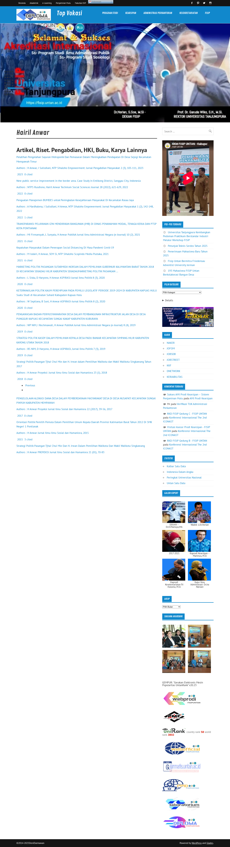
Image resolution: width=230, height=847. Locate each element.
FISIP (207, 13)
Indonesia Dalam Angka (180, 472)
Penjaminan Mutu (63, 3)
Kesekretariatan (188, 13)
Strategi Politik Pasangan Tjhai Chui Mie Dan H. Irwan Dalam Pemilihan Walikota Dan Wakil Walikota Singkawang (80, 446)
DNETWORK (173, 371)
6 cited (28, 260)
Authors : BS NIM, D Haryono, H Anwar (38, 349)
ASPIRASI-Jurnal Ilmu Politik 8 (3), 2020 (82, 277)
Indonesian (96, 1)
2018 (19, 379)
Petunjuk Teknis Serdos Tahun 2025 (187, 246)
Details (169, 300)
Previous (30, 385)
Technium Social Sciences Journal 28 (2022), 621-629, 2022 (94, 187)
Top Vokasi (69, 13)
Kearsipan (130, 13)
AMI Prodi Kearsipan (201, 398)
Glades (210, 843)
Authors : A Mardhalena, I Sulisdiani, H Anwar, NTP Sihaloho (50, 206)
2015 (19, 439)
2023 (19, 174)
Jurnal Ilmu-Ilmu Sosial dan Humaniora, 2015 (63, 433)
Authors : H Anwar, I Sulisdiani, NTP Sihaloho (41, 168)
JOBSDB (171, 354)
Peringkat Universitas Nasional (184, 477)
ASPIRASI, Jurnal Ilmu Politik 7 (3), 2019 (82, 349)
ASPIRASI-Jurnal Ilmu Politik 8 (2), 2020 (82, 301)
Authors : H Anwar (26, 372)
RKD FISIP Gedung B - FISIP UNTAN (187, 440)
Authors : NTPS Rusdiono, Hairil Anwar (38, 187)
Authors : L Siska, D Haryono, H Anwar (37, 277)
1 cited (28, 217)
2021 (19, 241)
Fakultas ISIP (80, 3)
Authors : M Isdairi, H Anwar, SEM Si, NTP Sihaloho (44, 254)
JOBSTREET (173, 360)
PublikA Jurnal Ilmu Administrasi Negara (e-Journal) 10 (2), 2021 (104, 234)
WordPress (197, 843)
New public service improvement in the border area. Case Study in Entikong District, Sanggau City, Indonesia (78, 180)
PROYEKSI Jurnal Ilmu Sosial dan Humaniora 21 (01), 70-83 (71, 452)
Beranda (22, 3)
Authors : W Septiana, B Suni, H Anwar (38, 301)
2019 (19, 331)
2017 (19, 415)
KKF (169, 365)
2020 (19, 284)
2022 (19, 193)
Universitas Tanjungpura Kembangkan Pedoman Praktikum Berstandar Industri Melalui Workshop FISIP (186, 236)
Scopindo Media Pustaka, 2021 (91, 254)
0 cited (28, 174)
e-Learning (47, 3)
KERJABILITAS (174, 377)
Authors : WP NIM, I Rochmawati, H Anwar (40, 325)
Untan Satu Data (176, 483)
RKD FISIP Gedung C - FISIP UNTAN (187, 413)
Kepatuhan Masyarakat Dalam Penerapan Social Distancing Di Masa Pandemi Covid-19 (65, 247)
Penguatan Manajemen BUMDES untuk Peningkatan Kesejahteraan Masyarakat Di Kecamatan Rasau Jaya (75, 200)
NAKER (171, 343)
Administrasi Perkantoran (157, 13)
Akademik (34, 3)
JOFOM (171, 348)
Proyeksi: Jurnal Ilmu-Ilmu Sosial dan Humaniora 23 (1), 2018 (72, 372)
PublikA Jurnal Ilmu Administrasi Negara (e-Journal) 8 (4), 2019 (100, 325)
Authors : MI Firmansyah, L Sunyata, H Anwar (41, 234)
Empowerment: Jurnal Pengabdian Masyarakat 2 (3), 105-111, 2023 (105, 168)
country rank (193, 732)
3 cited (28, 439)
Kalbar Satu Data (176, 466)
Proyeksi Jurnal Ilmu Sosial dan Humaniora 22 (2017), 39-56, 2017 (75, 409)
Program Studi (110, 13)
